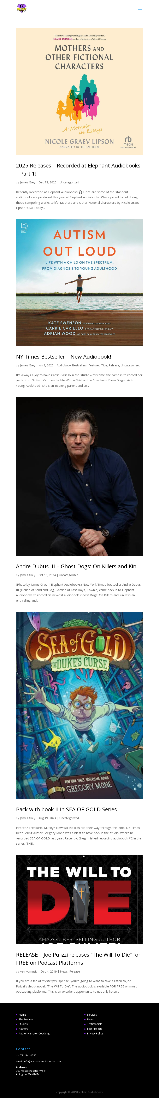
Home (22, 1014)
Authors (23, 1029)
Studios (23, 1024)
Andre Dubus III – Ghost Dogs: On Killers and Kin (76, 566)
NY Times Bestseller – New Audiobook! (63, 356)
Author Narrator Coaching (34, 1033)
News (64, 971)
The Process (26, 1019)
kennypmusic (28, 971)
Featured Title (97, 365)
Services (92, 1014)
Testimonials (94, 1024)
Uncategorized (69, 182)
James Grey (27, 182)
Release (114, 365)
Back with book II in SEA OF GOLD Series (66, 809)
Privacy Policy (95, 1033)
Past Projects (94, 1029)
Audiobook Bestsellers (72, 365)
